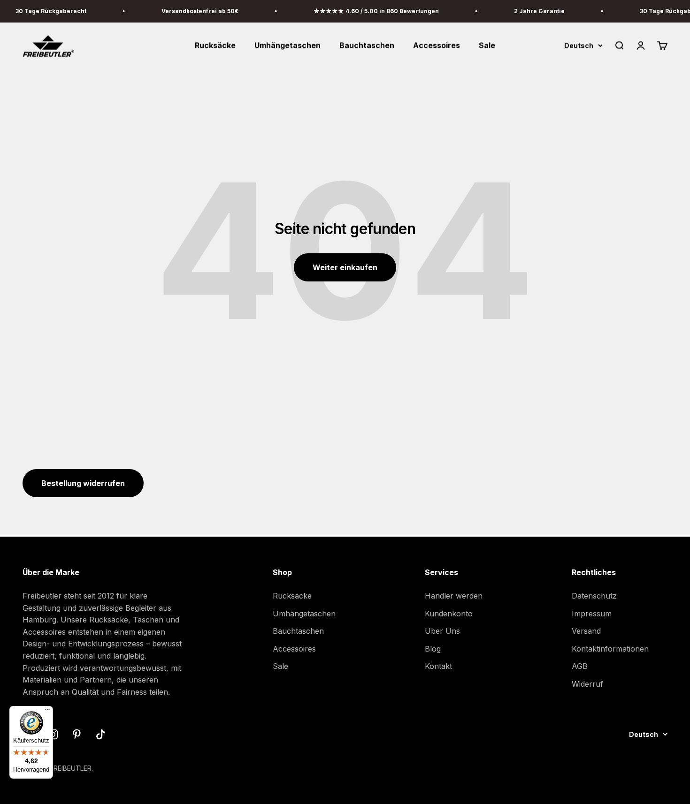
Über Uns (442, 631)
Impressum (592, 613)
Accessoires (436, 45)
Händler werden (454, 595)
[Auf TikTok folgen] (100, 734)
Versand (586, 631)
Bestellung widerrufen (83, 483)
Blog (433, 648)
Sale (487, 45)
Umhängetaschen (287, 45)
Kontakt (438, 666)
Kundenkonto (449, 613)
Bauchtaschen (366, 45)
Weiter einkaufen (345, 267)
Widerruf (587, 684)
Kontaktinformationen (610, 648)
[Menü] (47, 711)
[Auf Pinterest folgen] (76, 734)
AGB (580, 666)
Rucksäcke (215, 45)
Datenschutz (594, 595)
